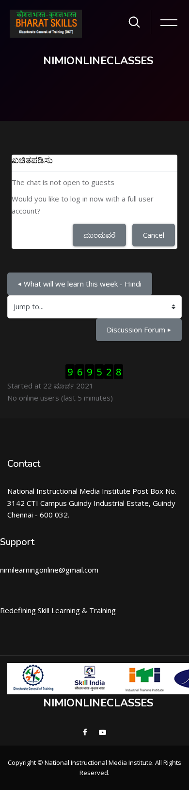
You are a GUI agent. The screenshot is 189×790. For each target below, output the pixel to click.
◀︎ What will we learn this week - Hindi (80, 283)
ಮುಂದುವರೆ (99, 235)
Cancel (153, 235)
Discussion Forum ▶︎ (139, 329)
